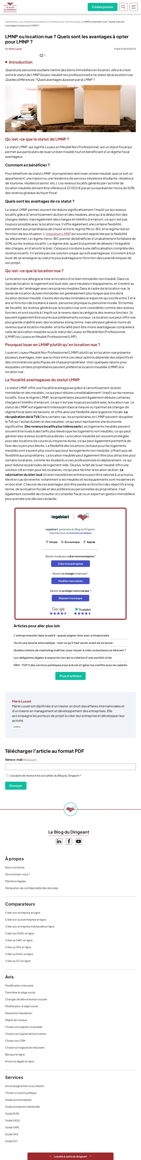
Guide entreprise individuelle (22, 1106)
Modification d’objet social (21, 1006)
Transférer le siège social (20, 992)
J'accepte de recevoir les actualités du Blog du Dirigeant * (45, 775)
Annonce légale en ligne (19, 1061)
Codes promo (102, 7)
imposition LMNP (58, 234)
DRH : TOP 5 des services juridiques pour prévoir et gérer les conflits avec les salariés (70, 665)
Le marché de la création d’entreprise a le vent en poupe (50, 21)
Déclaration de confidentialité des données (31, 888)
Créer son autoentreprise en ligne (25, 919)
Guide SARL (12, 1127)
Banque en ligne (15, 1054)
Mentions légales (15, 881)
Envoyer (15, 786)
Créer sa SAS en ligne (18, 947)
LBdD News (11, 21)
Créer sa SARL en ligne (18, 940)
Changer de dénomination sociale (26, 999)
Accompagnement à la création (24, 1085)
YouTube (78, 841)
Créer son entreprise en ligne (22, 912)
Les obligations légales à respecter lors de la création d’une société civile (63, 657)
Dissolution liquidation (18, 1013)
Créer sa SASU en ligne (19, 954)
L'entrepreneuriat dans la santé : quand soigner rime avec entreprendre (61, 635)
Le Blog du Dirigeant (10, 7)
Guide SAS (11, 1134)
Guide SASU (12, 1120)
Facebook (69, 841)
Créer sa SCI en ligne (17, 960)
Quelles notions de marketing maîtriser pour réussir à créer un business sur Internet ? (70, 650)
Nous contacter (15, 867)
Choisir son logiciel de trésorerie (24, 1047)
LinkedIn (17, 727)
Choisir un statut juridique (20, 1092)
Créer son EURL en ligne (19, 933)
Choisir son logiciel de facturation (25, 1033)
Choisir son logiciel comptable (23, 1026)
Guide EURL (12, 1113)
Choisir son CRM (15, 1040)
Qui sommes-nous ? (17, 874)
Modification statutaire (19, 985)
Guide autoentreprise (18, 1099)
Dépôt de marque (16, 1020)
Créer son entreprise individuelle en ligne (29, 926)
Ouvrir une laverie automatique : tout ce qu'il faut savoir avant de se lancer (63, 643)
